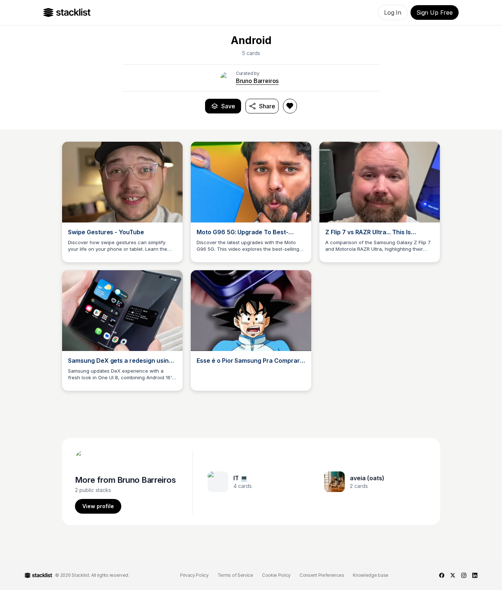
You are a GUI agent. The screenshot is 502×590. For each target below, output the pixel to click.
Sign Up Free (434, 12)
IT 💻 (240, 478)
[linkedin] (474, 575)
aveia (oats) (367, 478)
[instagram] (463, 575)
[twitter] (452, 575)
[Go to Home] (67, 12)
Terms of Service (235, 575)
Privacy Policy (194, 575)
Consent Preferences (322, 575)
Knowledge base (370, 575)
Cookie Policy (276, 575)
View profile (98, 506)
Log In (392, 12)
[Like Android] (290, 106)
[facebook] (441, 575)
